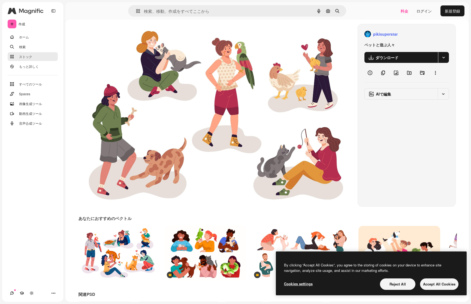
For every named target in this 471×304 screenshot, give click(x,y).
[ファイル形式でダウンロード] (443, 57)
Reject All (398, 284)
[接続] (12, 293)
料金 (404, 11)
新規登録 (452, 11)
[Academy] (21, 293)
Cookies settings (298, 283)
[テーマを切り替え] (31, 293)
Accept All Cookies (439, 284)
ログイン (424, 11)
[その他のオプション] (435, 72)
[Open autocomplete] (135, 11)
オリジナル (116, 34)
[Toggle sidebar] (53, 11)
